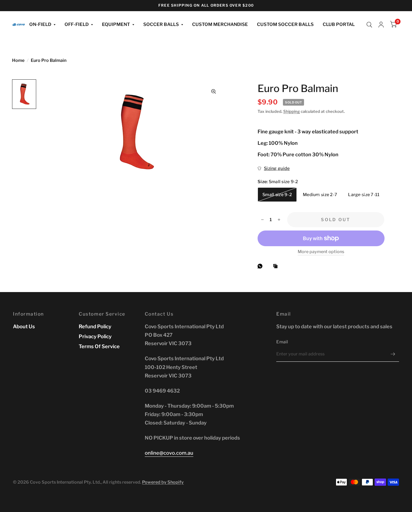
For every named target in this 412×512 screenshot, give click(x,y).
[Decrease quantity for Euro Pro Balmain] (262, 219)
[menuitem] (42, 25)
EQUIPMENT (116, 24)
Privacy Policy (95, 336)
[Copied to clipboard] (277, 266)
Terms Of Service (99, 346)
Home (18, 60)
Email (282, 342)
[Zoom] (214, 91)
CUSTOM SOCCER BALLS (285, 24)
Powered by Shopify (163, 482)
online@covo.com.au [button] (169, 453)
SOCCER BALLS (161, 24)
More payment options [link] (321, 252)
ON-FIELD (40, 24)
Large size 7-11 (363, 194)
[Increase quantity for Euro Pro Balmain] (279, 219)
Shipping (291, 111)
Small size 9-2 (277, 194)
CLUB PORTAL (339, 24)
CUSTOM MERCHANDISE (220, 24)
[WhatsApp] (261, 266)
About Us (24, 326)
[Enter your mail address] (393, 354)
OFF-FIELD (77, 24)
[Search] (369, 24)
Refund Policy (95, 326)
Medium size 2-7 (320, 194)
